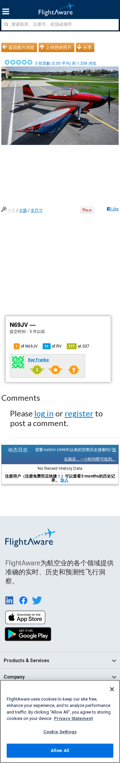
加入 (64, 480)
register (79, 413)
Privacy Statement (73, 718)
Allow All (60, 750)
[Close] (112, 689)
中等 (11, 210)
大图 (23, 210)
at (79, 346)
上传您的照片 (59, 47)
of (53, 346)
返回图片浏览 (21, 47)
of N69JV (27, 346)
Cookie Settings (60, 731)
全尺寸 (37, 210)
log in (44, 413)
